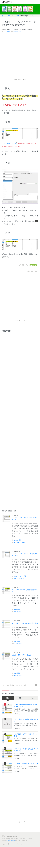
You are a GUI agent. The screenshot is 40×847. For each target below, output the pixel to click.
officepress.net (7, 2)
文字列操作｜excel (19, 542)
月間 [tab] (19, 698)
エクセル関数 (17, 540)
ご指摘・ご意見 (10, 840)
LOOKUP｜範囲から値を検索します (26, 764)
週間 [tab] (7, 698)
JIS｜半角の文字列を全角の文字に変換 (25, 623)
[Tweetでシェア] (20, 265)
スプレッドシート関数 (20, 576)
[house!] (28, 271)
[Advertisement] (20, 58)
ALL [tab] (32, 698)
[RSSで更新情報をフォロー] (27, 265)
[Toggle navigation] (36, 2)
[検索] (36, 685)
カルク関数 (16, 16)
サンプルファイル (9, 143)
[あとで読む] (23, 265)
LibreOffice (8, 16)
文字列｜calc (17, 31)
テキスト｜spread (19, 578)
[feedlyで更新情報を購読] (33, 265)
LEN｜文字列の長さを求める (21, 655)
